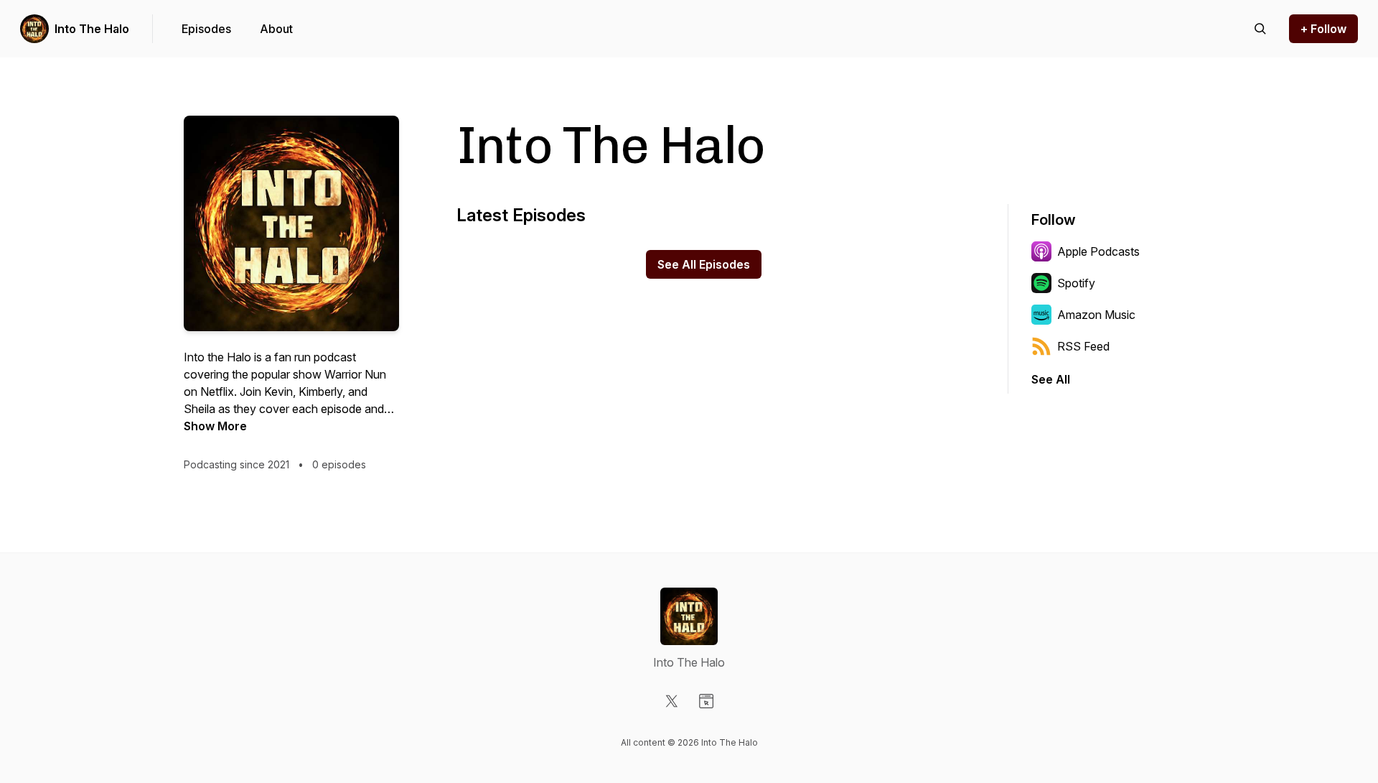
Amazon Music (1096, 314)
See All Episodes (703, 264)
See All (1050, 379)
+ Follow (1323, 29)
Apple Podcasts (1098, 251)
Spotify (1076, 283)
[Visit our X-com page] (672, 701)
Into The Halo (92, 29)
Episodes (206, 29)
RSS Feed (1083, 346)
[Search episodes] (1260, 28)
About (276, 29)
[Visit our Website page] (706, 701)
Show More (215, 426)
